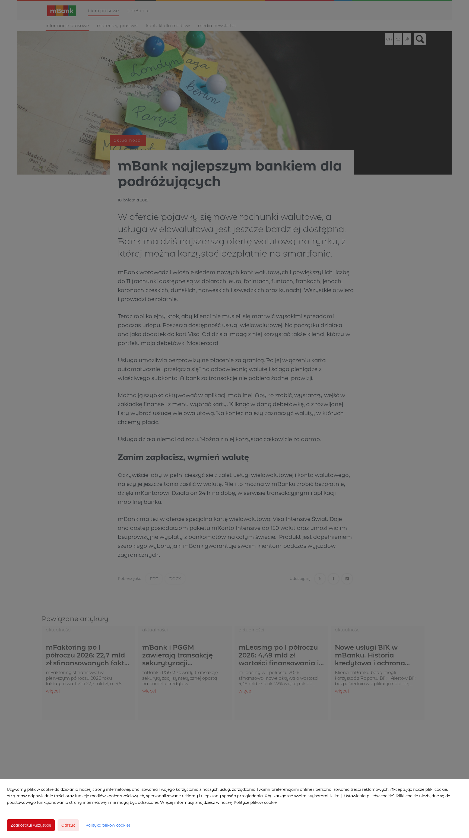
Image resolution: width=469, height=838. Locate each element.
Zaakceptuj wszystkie (31, 825)
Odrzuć (68, 825)
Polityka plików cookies (108, 825)
